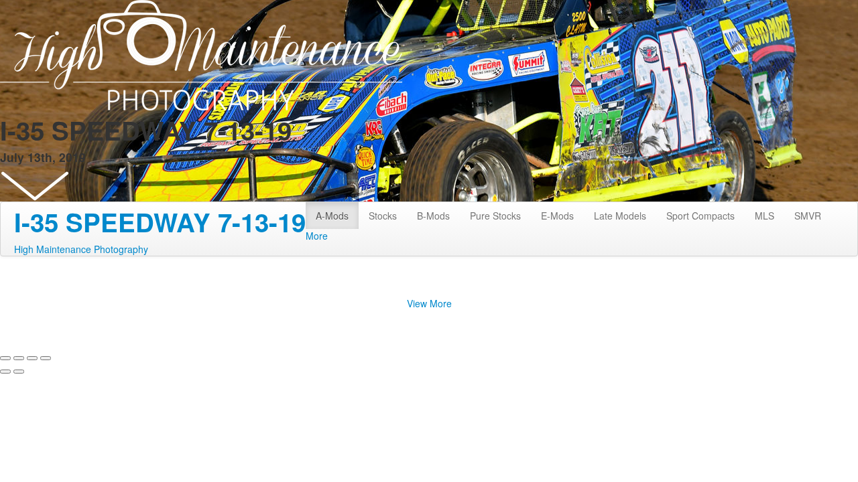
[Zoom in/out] (45, 358)
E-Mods (557, 215)
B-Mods (433, 215)
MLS (764, 215)
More (317, 235)
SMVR (807, 215)
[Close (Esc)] (5, 358)
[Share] (18, 358)
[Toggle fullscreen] (32, 358)
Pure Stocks (495, 215)
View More (429, 303)
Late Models (620, 215)
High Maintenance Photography (81, 249)
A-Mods (332, 215)
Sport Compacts (700, 215)
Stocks (383, 215)
